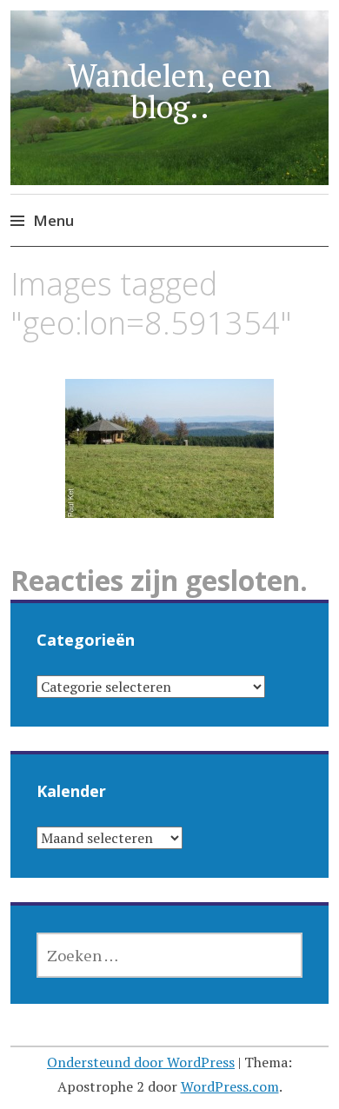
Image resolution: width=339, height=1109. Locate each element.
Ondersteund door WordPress (141, 1062)
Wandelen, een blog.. (170, 91)
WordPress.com (230, 1086)
